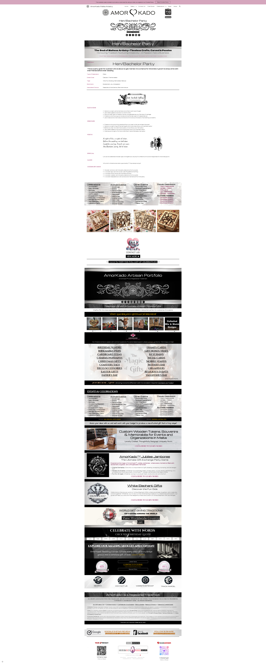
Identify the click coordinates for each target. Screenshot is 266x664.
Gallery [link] (133, 6)
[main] (133, 20)
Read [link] (169, 6)
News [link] (175, 6)
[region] (133, 2)
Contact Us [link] (141, 6)
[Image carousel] (94, 324)
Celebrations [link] (160, 6)
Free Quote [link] (151, 6)
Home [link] (126, 6)
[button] (179, 6)
